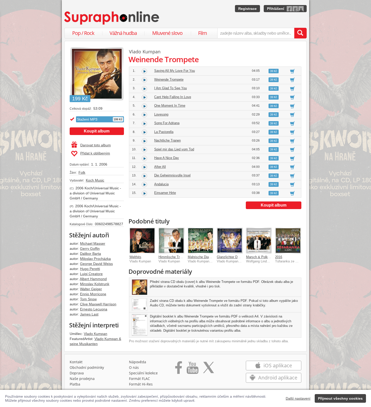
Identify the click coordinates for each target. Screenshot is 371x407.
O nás (134, 367)
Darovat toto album (95, 145)
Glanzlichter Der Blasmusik (237, 257)
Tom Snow (88, 299)
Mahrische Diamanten (204, 257)
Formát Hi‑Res (141, 384)
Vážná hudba (123, 33)
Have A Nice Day (166, 158)
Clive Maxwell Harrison (98, 304)
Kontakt (76, 361)
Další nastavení (298, 398)
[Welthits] (142, 240)
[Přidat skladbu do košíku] (292, 71)
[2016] (288, 240)
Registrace (247, 9)
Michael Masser (92, 243)
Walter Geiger (91, 289)
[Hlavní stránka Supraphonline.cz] (112, 18)
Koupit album (97, 131)
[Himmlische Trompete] (171, 240)
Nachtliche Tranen (167, 140)
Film (202, 33)
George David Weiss (96, 264)
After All (160, 167)
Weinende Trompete (168, 79)
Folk (81, 172)
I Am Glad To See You (170, 88)
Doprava (77, 373)
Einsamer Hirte (165, 193)
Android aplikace (277, 377)
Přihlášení (275, 9)
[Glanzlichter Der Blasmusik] (229, 240)
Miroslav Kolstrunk (94, 284)
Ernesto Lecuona (93, 309)
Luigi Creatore (91, 274)
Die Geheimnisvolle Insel (172, 175)
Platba (75, 384)
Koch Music (95, 180)
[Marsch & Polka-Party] (259, 240)
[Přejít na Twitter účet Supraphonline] (208, 369)
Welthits (135, 257)
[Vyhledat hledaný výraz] (300, 33)
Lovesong (161, 114)
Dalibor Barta (90, 254)
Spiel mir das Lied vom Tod (174, 149)
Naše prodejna (82, 378)
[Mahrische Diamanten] (200, 240)
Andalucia (161, 184)
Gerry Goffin (90, 248)
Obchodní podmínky (87, 367)
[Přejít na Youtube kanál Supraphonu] (192, 369)
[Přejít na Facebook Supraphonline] (178, 369)
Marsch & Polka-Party (262, 257)
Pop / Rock (83, 33)
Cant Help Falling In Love (172, 97)
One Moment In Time (169, 105)
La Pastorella (163, 132)
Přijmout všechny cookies (340, 398)
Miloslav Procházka (95, 259)
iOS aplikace (277, 365)
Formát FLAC (139, 378)
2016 (278, 257)
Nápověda (137, 361)
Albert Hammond (93, 279)
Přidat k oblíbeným (95, 153)
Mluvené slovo (167, 33)
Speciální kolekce (143, 373)
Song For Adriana (166, 123)
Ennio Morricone (93, 294)
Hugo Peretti (90, 269)
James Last (89, 314)
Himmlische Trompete (174, 257)
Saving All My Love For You (174, 71)
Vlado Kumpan (95, 334)
